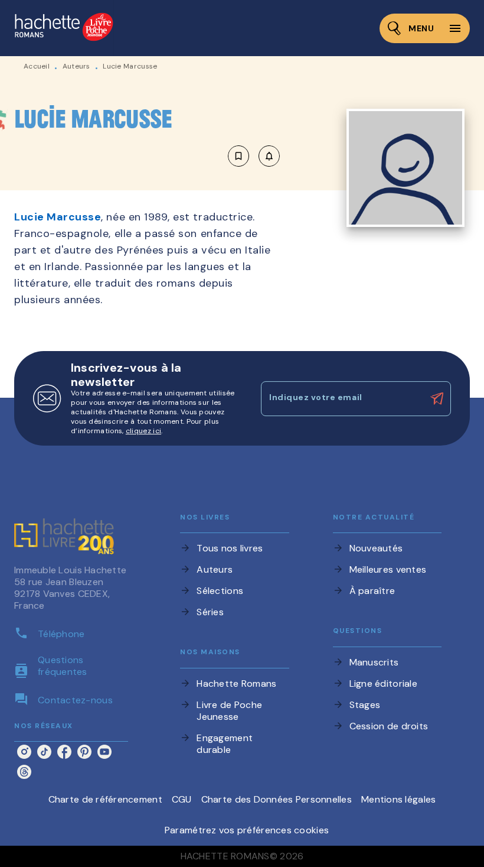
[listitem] (24, 752)
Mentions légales (398, 799)
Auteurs (76, 66)
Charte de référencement (105, 799)
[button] (254, 156)
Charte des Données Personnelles (276, 799)
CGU (182, 799)
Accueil (37, 66)
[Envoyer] (437, 399)
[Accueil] (63, 28)
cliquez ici (143, 431)
